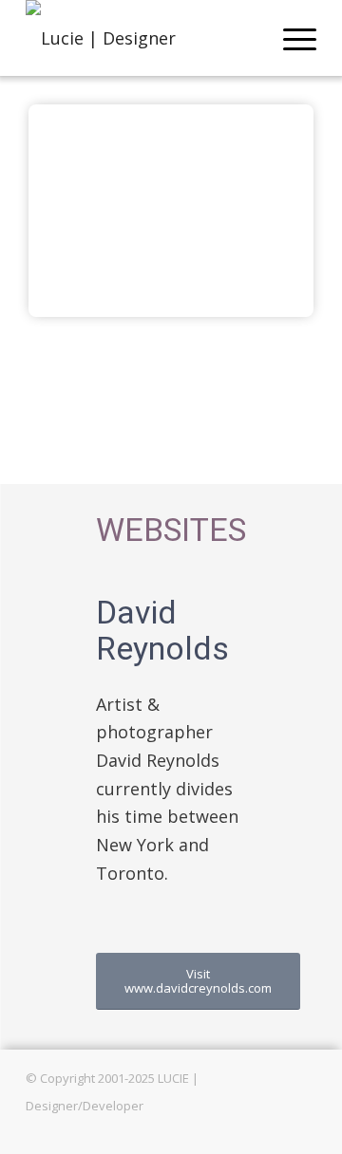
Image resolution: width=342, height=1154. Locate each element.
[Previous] (71, 210)
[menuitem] (290, 38)
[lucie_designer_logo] (142, 38)
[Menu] (290, 38)
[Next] (270, 210)
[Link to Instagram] (302, 1130)
